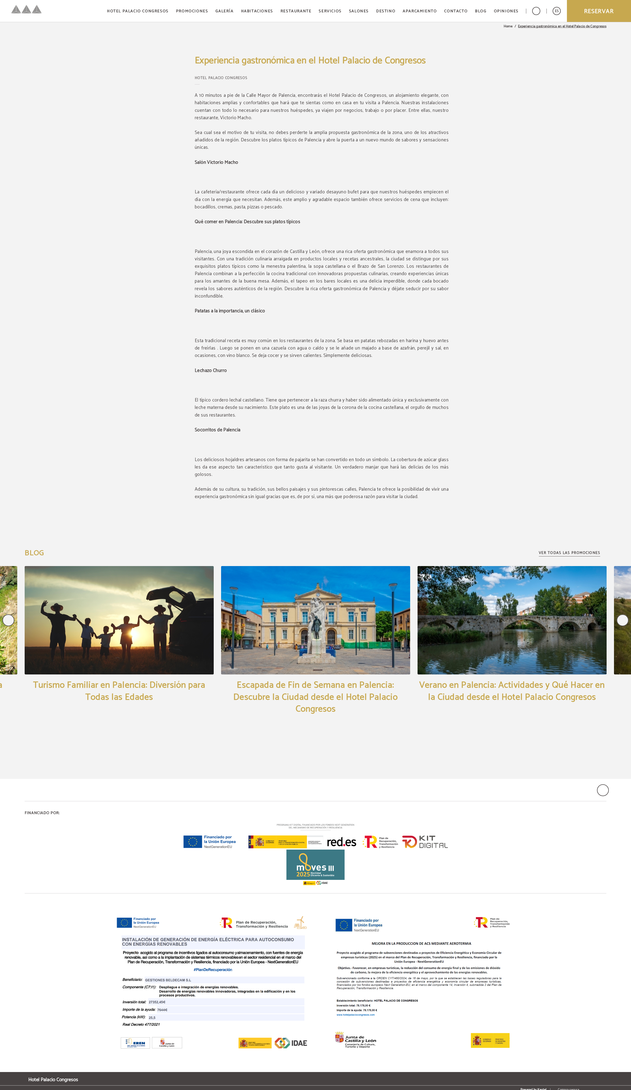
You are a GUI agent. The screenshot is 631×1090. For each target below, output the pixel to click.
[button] (556, 10)
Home (508, 26)
